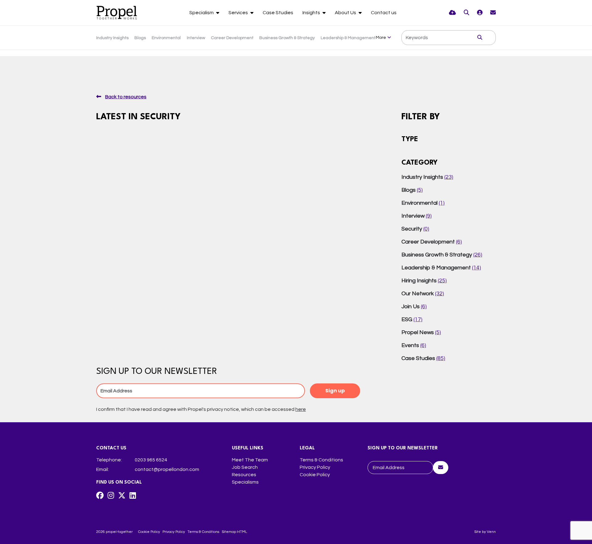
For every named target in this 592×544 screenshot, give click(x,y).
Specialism (202, 12)
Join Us (414, 306)
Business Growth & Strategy (287, 38)
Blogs (140, 38)
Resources (244, 474)
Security (415, 229)
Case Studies (278, 12)
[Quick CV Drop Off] (452, 13)
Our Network (422, 294)
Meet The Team (250, 459)
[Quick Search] (466, 13)
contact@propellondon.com (167, 469)
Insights (311, 12)
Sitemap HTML (234, 532)
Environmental (166, 38)
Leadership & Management (348, 38)
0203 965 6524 (151, 459)
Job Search (245, 467)
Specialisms (245, 482)
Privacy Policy (315, 467)
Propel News (421, 332)
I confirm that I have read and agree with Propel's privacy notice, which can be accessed (201, 409)
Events (413, 345)
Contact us (384, 12)
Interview (196, 38)
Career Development (232, 38)
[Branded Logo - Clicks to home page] (116, 12)
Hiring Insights (424, 281)
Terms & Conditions (321, 459)
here (300, 409)
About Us (346, 12)
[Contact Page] (493, 13)
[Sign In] (480, 13)
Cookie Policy (315, 474)
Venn (491, 532)
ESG (411, 319)
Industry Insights (112, 38)
